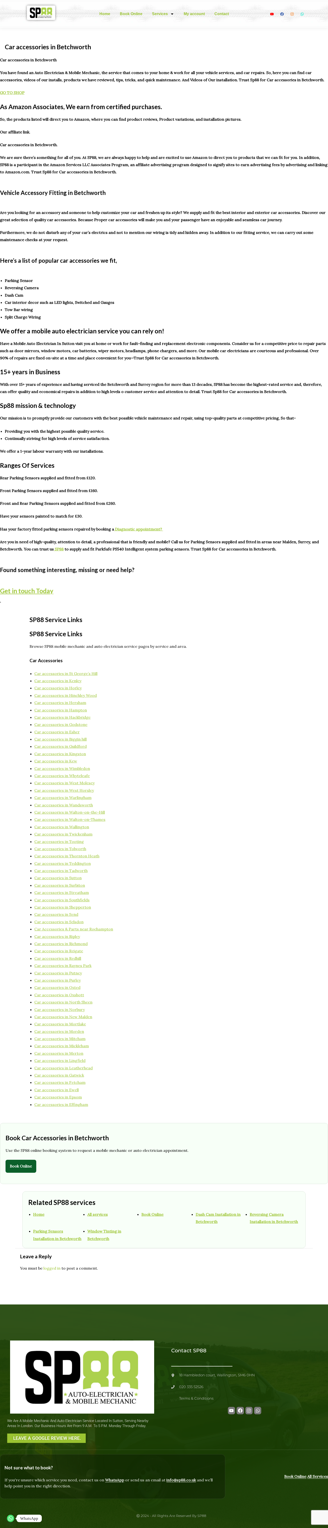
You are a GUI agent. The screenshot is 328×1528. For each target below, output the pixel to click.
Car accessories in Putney (58, 973)
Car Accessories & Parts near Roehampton (73, 929)
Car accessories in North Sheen (63, 1002)
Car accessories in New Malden (63, 1016)
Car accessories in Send (56, 914)
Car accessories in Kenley (57, 680)
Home (104, 14)
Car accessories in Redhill (57, 958)
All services (97, 1214)
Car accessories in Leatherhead (63, 1068)
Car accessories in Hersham (60, 702)
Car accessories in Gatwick (59, 1075)
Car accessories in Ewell (56, 1089)
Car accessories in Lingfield (59, 1060)
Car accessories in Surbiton (59, 885)
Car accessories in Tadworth (61, 870)
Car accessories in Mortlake (60, 1024)
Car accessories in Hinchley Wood (65, 695)
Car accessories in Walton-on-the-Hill (69, 812)
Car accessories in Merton (58, 1053)
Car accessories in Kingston (60, 753)
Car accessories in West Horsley (64, 790)
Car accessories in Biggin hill (60, 739)
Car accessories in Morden (59, 1031)
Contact (221, 14)
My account (194, 14)
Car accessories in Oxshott (59, 994)
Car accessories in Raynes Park (62, 965)
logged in (52, 1268)
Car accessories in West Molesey (64, 782)
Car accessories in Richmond (61, 943)
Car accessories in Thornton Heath (66, 856)
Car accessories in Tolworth (60, 848)
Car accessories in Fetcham (59, 1082)
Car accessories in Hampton (60, 710)
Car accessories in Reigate (58, 950)
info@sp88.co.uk (181, 1480)
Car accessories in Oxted (57, 987)
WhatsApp (114, 1480)
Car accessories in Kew (55, 761)
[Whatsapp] (10, 1518)
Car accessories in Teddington (62, 863)
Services (160, 14)
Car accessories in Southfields (62, 900)
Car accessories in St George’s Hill (65, 673)
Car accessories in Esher (57, 732)
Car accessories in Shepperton (62, 907)
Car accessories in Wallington (61, 826)
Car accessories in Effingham (61, 1104)
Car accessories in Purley (57, 980)
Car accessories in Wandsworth (63, 805)
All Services (317, 1476)
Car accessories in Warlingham (62, 797)
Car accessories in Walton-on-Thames (69, 819)
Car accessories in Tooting (59, 841)
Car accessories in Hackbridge (62, 717)
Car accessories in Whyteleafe (62, 775)
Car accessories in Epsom (58, 1097)
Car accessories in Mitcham (59, 1038)
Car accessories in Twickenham (63, 834)
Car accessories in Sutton (58, 877)
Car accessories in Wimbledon (62, 768)
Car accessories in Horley (58, 688)
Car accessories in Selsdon (59, 921)
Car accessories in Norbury (59, 1009)
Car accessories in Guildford (60, 746)
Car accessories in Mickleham (61, 1045)
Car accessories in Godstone (60, 724)
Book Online (131, 14)
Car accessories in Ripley (57, 936)
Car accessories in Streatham (61, 892)
